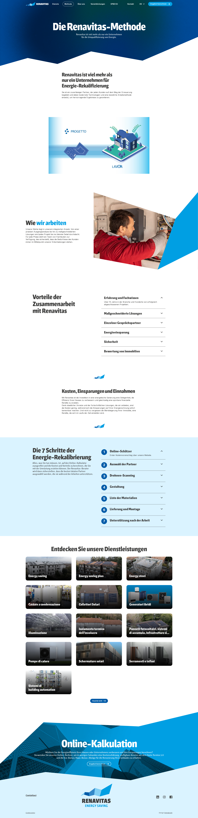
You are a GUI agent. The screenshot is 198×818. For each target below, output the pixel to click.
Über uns (81, 4)
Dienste (55, 4)
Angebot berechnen (158, 4)
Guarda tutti (97, 701)
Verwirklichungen (98, 4)
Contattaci (31, 795)
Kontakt (130, 4)
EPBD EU (114, 4)
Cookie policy (30, 813)
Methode (68, 4)
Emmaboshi (168, 813)
